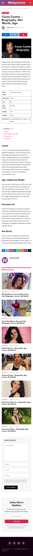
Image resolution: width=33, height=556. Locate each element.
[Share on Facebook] (6, 34)
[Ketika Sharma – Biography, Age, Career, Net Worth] (16, 335)
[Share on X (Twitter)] (14, 34)
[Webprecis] (16, 2)
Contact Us (4, 550)
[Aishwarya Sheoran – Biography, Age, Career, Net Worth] (16, 389)
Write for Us (25, 549)
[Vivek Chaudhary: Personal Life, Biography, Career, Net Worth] (16, 308)
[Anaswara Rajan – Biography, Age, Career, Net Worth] (16, 416)
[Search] (30, 3)
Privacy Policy (15, 527)
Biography (5, 12)
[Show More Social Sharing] (29, 34)
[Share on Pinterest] (23, 34)
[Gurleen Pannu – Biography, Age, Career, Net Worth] (16, 362)
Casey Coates (6, 150)
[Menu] (3, 3)
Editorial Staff (10, 27)
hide (12, 129)
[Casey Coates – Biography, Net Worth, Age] (16, 48)
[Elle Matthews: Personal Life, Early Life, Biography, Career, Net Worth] (16, 281)
